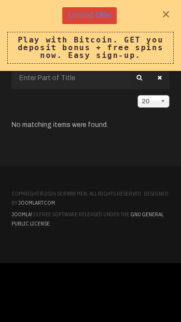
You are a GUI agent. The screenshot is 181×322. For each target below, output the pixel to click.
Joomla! (22, 214)
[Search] (139, 77)
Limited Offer (89, 15)
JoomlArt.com (36, 202)
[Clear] (159, 77)
